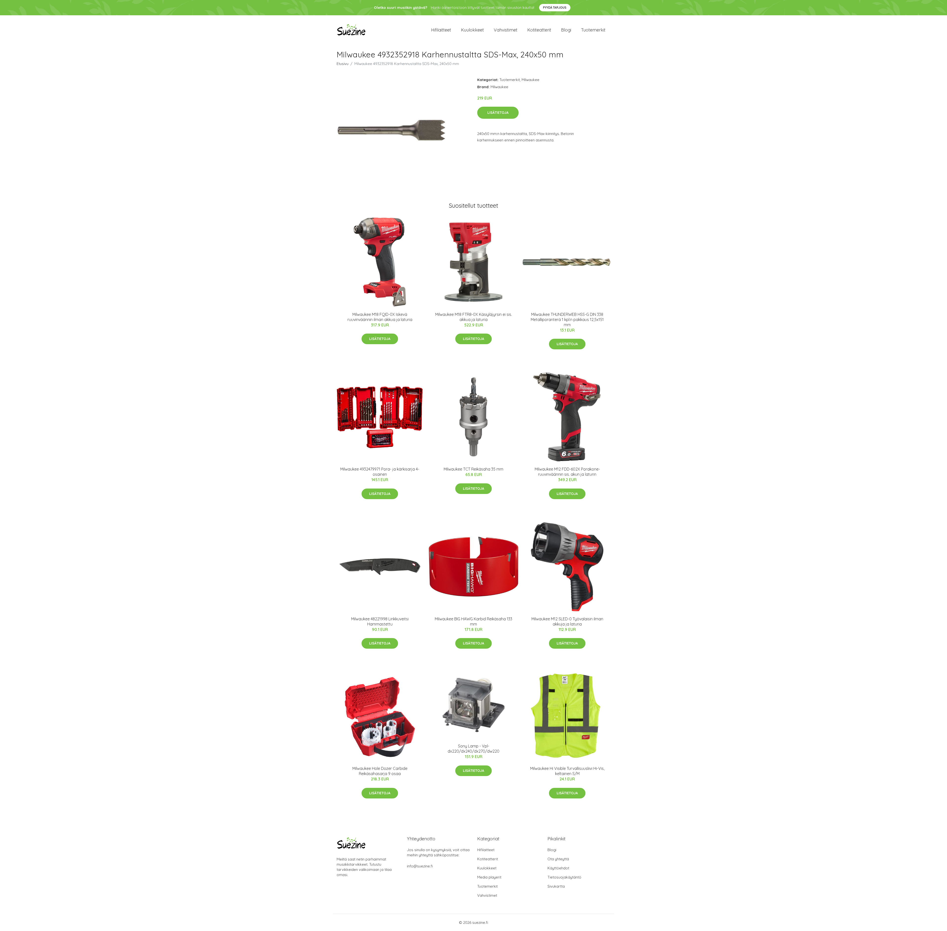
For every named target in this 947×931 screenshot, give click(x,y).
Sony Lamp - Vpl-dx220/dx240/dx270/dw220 (473, 749)
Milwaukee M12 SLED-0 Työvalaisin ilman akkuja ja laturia (567, 621)
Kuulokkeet (472, 30)
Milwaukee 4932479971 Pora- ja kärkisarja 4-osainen (379, 472)
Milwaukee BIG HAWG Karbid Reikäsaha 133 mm (473, 621)
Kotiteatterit (539, 30)
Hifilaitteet (441, 30)
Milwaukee (530, 79)
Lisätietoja (498, 112)
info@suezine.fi (420, 866)
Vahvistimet (505, 30)
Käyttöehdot (558, 868)
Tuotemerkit (593, 30)
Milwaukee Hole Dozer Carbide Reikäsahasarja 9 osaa (379, 771)
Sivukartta (556, 886)
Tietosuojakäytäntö (564, 877)
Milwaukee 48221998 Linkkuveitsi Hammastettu (380, 621)
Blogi (566, 30)
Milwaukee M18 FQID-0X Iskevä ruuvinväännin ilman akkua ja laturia (379, 317)
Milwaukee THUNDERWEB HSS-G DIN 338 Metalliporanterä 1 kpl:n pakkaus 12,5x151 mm (567, 319)
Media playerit (489, 877)
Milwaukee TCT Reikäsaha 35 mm (473, 469)
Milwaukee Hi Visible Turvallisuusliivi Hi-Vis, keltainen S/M (567, 771)
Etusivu (342, 63)
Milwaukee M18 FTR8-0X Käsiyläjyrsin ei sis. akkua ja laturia (473, 317)
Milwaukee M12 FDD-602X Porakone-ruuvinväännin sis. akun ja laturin (567, 472)
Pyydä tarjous (554, 7)
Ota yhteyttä (558, 859)
